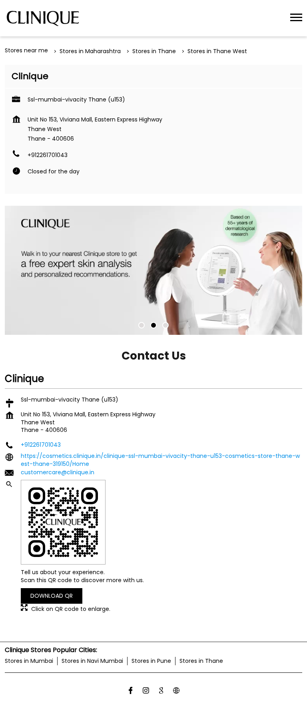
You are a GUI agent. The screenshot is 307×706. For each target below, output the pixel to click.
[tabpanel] (153, 270)
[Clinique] (43, 18)
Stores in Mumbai (29, 661)
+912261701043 (48, 155)
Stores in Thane (201, 661)
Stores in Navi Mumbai (92, 661)
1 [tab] (141, 325)
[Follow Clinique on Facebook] (130, 691)
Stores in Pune (151, 661)
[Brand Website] (176, 691)
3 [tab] (165, 325)
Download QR (51, 596)
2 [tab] (153, 325)
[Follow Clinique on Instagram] (146, 691)
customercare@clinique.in (57, 472)
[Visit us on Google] (161, 691)
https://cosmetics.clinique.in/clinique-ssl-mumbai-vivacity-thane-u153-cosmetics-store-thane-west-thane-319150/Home (160, 460)
